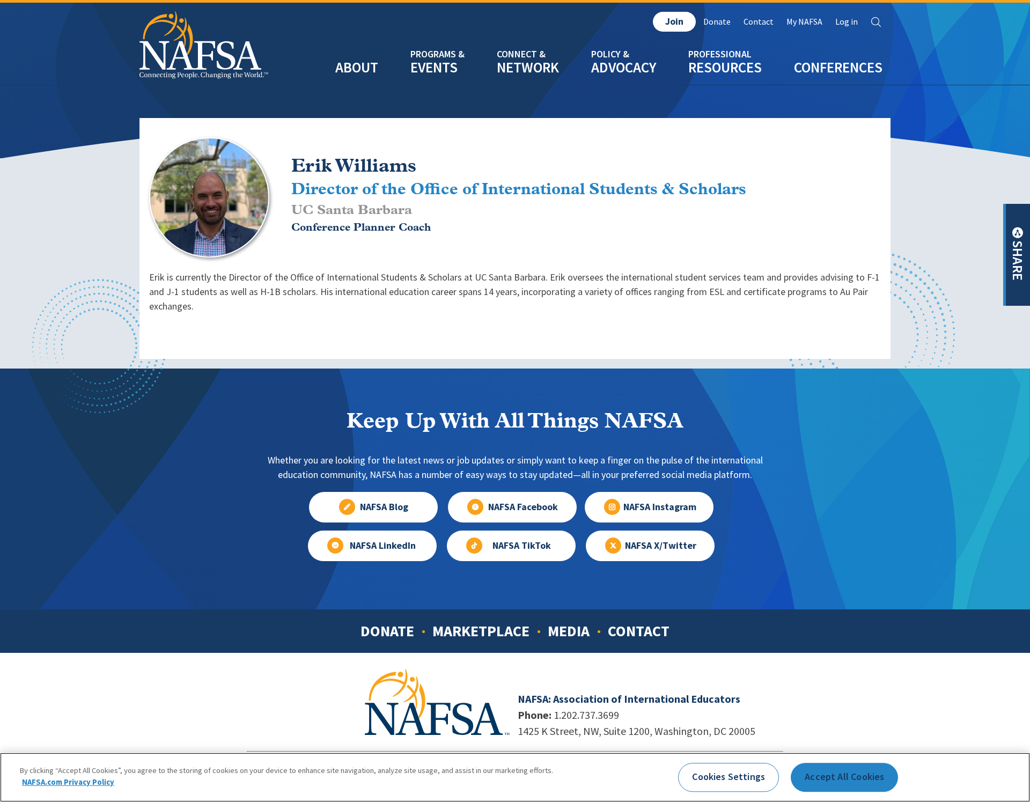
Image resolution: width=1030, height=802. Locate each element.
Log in (846, 21)
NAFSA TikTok (521, 545)
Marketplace (480, 631)
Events (434, 67)
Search (876, 22)
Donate (717, 21)
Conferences (838, 67)
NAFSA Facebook (523, 507)
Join (674, 21)
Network (528, 67)
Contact (759, 21)
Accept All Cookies (844, 776)
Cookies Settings (728, 776)
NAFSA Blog (384, 507)
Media (569, 631)
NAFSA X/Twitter (660, 545)
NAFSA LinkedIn (383, 545)
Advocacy (623, 67)
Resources (725, 67)
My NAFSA (804, 21)
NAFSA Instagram (659, 507)
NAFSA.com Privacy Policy (68, 781)
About (356, 67)
